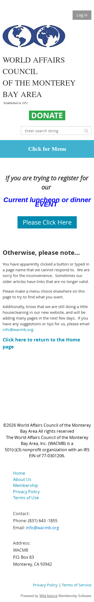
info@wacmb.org (18, 329)
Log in (82, 14)
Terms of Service (76, 584)
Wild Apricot (48, 596)
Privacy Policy (45, 584)
